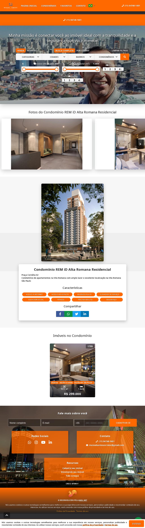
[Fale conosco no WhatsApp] (29, 442)
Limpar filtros (120, 50)
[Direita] (140, 144)
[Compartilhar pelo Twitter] (76, 314)
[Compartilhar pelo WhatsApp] (68, 314)
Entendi (136, 523)
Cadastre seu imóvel (72, 468)
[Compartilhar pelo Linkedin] (85, 314)
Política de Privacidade (66, 511)
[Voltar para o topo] (7, 515)
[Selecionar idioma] (92, 5)
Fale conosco (72, 475)
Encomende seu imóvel (72, 472)
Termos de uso (82, 511)
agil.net (83, 500)
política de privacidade (93, 525)
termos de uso (111, 525)
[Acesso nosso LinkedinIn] (50, 442)
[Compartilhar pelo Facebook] (60, 314)
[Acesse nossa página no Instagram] (36, 442)
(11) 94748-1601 (74, 20)
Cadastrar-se (123, 422)
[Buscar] (124, 57)
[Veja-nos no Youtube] (43, 442)
